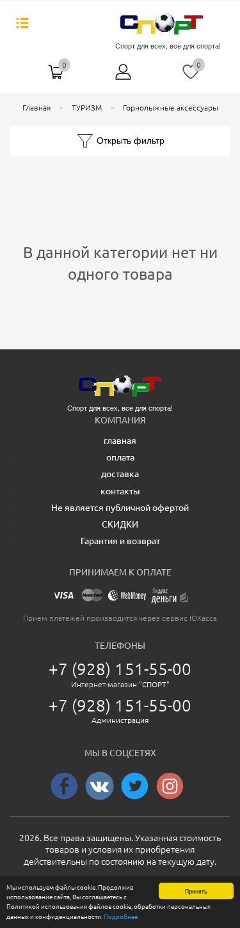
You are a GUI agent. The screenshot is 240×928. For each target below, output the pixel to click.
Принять (196, 890)
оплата (120, 457)
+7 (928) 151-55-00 (120, 669)
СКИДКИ (120, 524)
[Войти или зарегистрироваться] (123, 76)
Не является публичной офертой (120, 508)
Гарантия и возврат (120, 541)
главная (120, 441)
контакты (120, 491)
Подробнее (121, 916)
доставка (120, 474)
